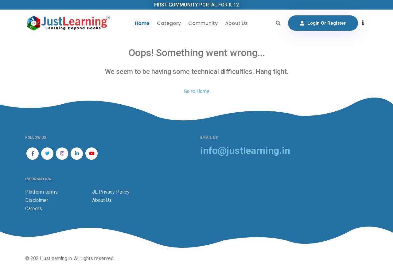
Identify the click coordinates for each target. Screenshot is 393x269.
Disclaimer (36, 200)
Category (169, 23)
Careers (33, 208)
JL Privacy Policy (111, 192)
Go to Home (196, 91)
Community (203, 23)
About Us (236, 23)
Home (142, 23)
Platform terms (41, 192)
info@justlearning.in (245, 150)
